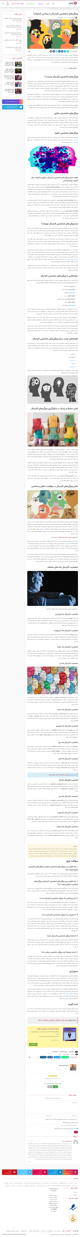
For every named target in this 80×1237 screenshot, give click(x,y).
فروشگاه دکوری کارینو (18, 1183)
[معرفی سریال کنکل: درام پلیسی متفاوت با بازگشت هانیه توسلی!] (18, 64)
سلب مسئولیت (24, 1231)
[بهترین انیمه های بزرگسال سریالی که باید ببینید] (18, 84)
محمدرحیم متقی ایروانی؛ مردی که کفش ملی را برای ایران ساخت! (13, 33)
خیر (50, 1087)
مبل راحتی (11, 1183)
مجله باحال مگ (20, 1185)
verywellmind (55, 1052)
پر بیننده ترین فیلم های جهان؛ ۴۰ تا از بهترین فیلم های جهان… (9, 77)
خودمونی (75, 1183)
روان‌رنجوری (72, 367)
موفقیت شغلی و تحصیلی (17, 4)
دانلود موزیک (32, 1185)
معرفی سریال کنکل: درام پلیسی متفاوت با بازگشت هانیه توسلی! (13, 19)
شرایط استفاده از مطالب (34, 1231)
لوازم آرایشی (26, 1185)
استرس (74, 140)
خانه (53, 4)
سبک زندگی (41, 4)
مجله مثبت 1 (13, 1185)
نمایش (66, 68)
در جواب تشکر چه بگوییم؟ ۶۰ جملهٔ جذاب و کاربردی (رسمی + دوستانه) (14, 26)
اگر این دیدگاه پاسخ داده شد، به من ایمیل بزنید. (65, 1129)
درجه (75, 1192)
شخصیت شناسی (66, 1054)
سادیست (54, 322)
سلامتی (48, 4)
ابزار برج (7, 1185)
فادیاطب (48, 1185)
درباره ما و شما (57, 1231)
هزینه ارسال (70, 1183)
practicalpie (71, 1052)
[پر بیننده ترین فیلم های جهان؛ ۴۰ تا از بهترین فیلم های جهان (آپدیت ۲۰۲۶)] (18, 77)
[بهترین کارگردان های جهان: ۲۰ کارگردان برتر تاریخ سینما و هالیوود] (18, 91)
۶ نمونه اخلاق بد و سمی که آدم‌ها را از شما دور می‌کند (13, 48)
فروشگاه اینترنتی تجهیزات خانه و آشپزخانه (31, 1183)
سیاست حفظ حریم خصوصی (12, 1231)
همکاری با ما (50, 1231)
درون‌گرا (38, 907)
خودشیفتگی (75, 320)
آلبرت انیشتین (71, 293)
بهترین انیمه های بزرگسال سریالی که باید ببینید (9, 84)
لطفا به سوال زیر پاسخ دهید (71, 1122)
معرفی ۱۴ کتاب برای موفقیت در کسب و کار (61, 537)
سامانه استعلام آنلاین (63, 1183)
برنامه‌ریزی (67, 994)
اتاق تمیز (6, 1183)
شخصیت (51, 55)
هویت (55, 235)
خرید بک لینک (74, 1185)
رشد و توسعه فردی (31, 4)
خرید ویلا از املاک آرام (67, 1185)
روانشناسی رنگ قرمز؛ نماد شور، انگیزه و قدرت (59, 775)
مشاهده (33, 1044)
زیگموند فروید (71, 305)
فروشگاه (74, 1231)
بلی (55, 1087)
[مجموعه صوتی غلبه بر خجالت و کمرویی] (69, 1034)
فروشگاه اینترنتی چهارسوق (56, 1185)
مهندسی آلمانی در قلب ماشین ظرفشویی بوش (13, 40)
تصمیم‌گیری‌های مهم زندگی (71, 259)
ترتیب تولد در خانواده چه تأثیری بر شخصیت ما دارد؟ (53, 1020)
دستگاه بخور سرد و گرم (45, 1183)
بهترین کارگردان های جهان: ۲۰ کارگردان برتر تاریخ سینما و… (9, 90)
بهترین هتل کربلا (54, 1183)
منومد (75, 1195)
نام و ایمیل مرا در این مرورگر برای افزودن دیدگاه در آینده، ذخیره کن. (60, 1119)
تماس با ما (43, 1231)
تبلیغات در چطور (65, 1231)
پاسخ (28, 1161)
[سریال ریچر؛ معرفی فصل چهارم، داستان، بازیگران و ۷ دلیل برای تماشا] (18, 70)
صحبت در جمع (74, 142)
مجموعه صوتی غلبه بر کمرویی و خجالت (48, 1029)
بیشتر (7, 5)
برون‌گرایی (72, 360)
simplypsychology (63, 1052)
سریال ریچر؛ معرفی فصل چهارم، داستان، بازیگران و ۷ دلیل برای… (9, 70)
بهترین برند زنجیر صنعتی (40, 1185)
